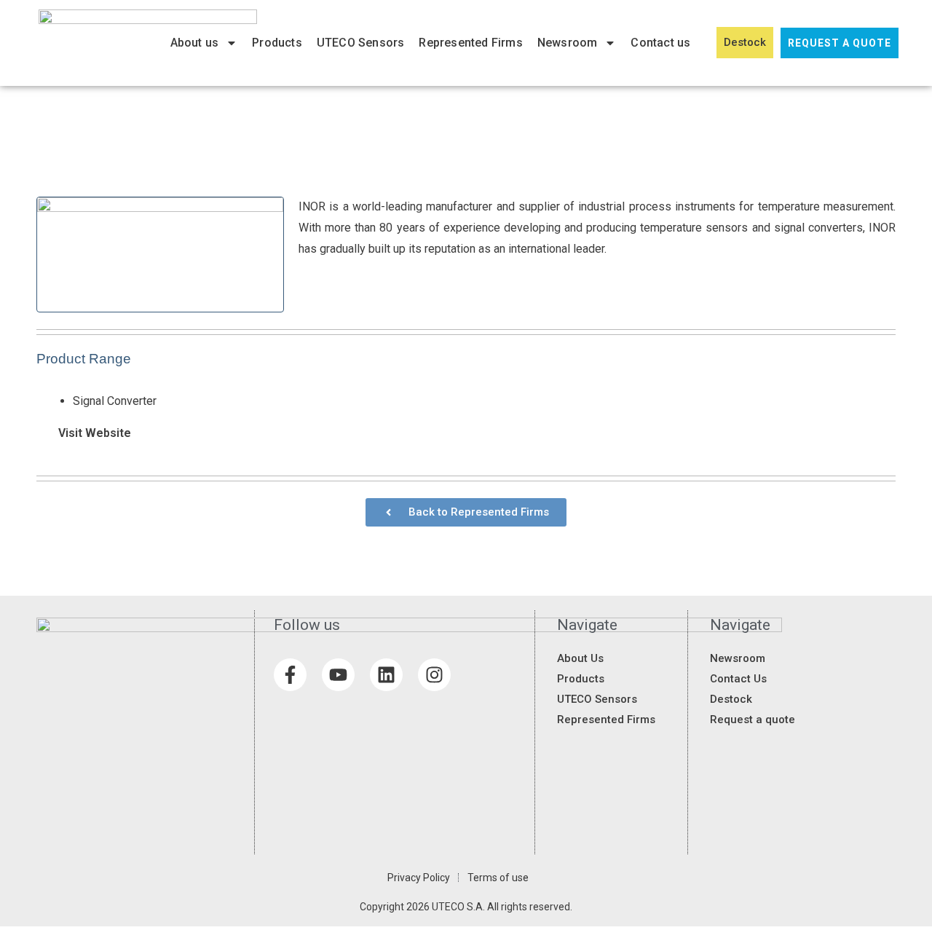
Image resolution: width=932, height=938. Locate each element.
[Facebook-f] (290, 674)
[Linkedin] (386, 674)
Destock (745, 42)
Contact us (660, 43)
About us (194, 43)
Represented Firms (470, 43)
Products (277, 43)
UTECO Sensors (361, 43)
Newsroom (567, 43)
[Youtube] (338, 674)
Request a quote (839, 43)
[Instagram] (434, 674)
